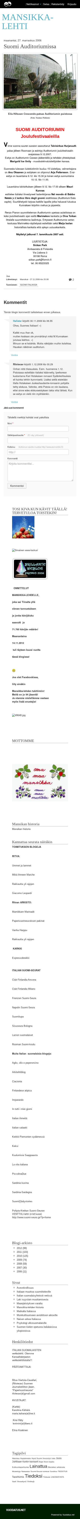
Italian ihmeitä (19, 1118)
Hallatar (17, 321)
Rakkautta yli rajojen (23, 884)
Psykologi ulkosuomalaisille (32, 1323)
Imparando (17, 1099)
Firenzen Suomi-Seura (24, 998)
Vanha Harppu (19, 930)
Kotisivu (35, 446)
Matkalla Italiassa (26, 1311)
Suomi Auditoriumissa (30, 46)
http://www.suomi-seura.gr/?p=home (31, 1217)
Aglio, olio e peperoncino (25, 1062)
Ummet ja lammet (21, 865)
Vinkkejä (30, 1481)
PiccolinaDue (19, 1173)
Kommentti (12, 458)
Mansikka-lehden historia (30, 1307)
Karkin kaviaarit (30, 1462)
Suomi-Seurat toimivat (40, 1471)
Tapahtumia (18, 1477)
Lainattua (38, 1466)
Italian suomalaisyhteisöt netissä (34, 1295)
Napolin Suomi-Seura (23, 1007)
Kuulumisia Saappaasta (25, 1155)
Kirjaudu (72, 4)
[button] (40, 4)
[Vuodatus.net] (16, 1510)
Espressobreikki (20, 958)
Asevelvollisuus (25, 1287)
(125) (22, 1256)
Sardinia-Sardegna (22, 1192)
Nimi (10, 423)
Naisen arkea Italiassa (29, 1319)
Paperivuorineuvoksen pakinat (28, 920)
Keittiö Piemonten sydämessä (28, 1136)
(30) (22, 1267)
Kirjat (41, 1462)
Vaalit (14, 1481)
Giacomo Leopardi (22, 893)
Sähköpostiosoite (25, 435)
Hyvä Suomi (37, 1458)
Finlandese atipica (22, 1090)
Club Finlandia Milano (23, 988)
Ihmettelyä (47, 1458)
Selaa (46, 4)
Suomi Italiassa (28, 285)
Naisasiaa (25, 1471)
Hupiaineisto (25, 1458)
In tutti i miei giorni (22, 1109)
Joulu (59, 1458)
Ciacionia (17, 1081)
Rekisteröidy (57, 4)
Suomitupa (18, 1016)
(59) (22, 1263)
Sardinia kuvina (20, 1183)
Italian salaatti (19, 1127)
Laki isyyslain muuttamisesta (32, 1299)
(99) (22, 1248)
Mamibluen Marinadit (23, 911)
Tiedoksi (33, 1476)
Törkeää (46, 1477)
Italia (53, 1458)
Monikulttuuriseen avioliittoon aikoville (37, 1315)
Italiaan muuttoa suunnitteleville (34, 1291)
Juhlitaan (17, 1461)
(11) (22, 1271)
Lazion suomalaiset (22, 1035)
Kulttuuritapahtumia (20, 1467)
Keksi (15, 1146)
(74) (22, 1259)
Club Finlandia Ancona (24, 979)
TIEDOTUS (62, 1471)
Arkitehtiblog (18, 1072)
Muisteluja (16, 1471)
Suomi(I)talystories (22, 1201)
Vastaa (14, 354)
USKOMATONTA (57, 1477)
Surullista (53, 1471)
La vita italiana (20, 1164)
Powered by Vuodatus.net (62, 1514)
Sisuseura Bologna (22, 1026)
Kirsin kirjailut (49, 1462)
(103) (22, 1252)
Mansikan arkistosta (56, 1467)
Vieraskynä (21, 1481)
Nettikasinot (32, 4)
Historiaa (16, 1458)
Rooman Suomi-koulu (23, 1044)
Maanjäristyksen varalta (29, 1303)
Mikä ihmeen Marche (23, 874)
